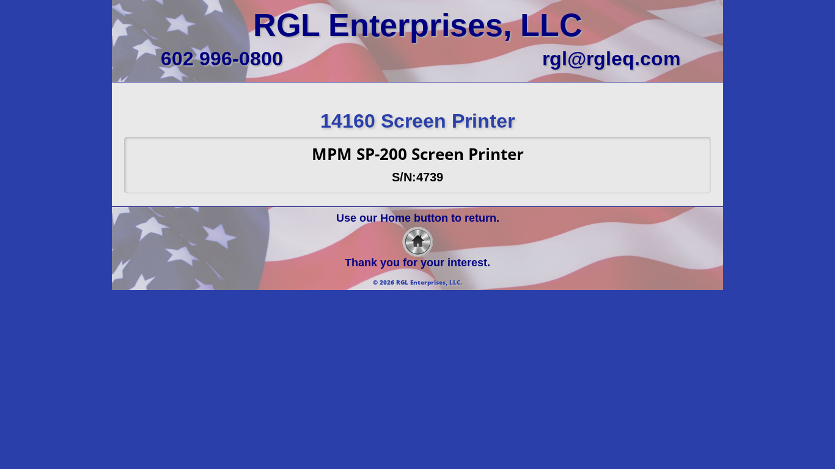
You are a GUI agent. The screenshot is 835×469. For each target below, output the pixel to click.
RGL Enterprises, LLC (418, 25)
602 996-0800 (222, 59)
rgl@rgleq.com (611, 59)
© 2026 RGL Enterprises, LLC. (417, 282)
